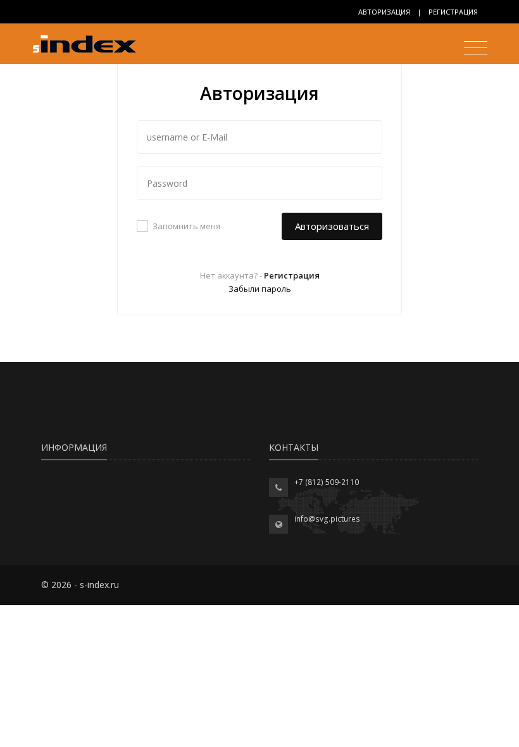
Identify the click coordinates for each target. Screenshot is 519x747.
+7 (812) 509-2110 (326, 482)
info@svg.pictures (327, 518)
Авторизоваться (332, 226)
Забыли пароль (259, 288)
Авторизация (384, 11)
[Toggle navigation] (472, 49)
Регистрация (453, 11)
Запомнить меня (186, 226)
